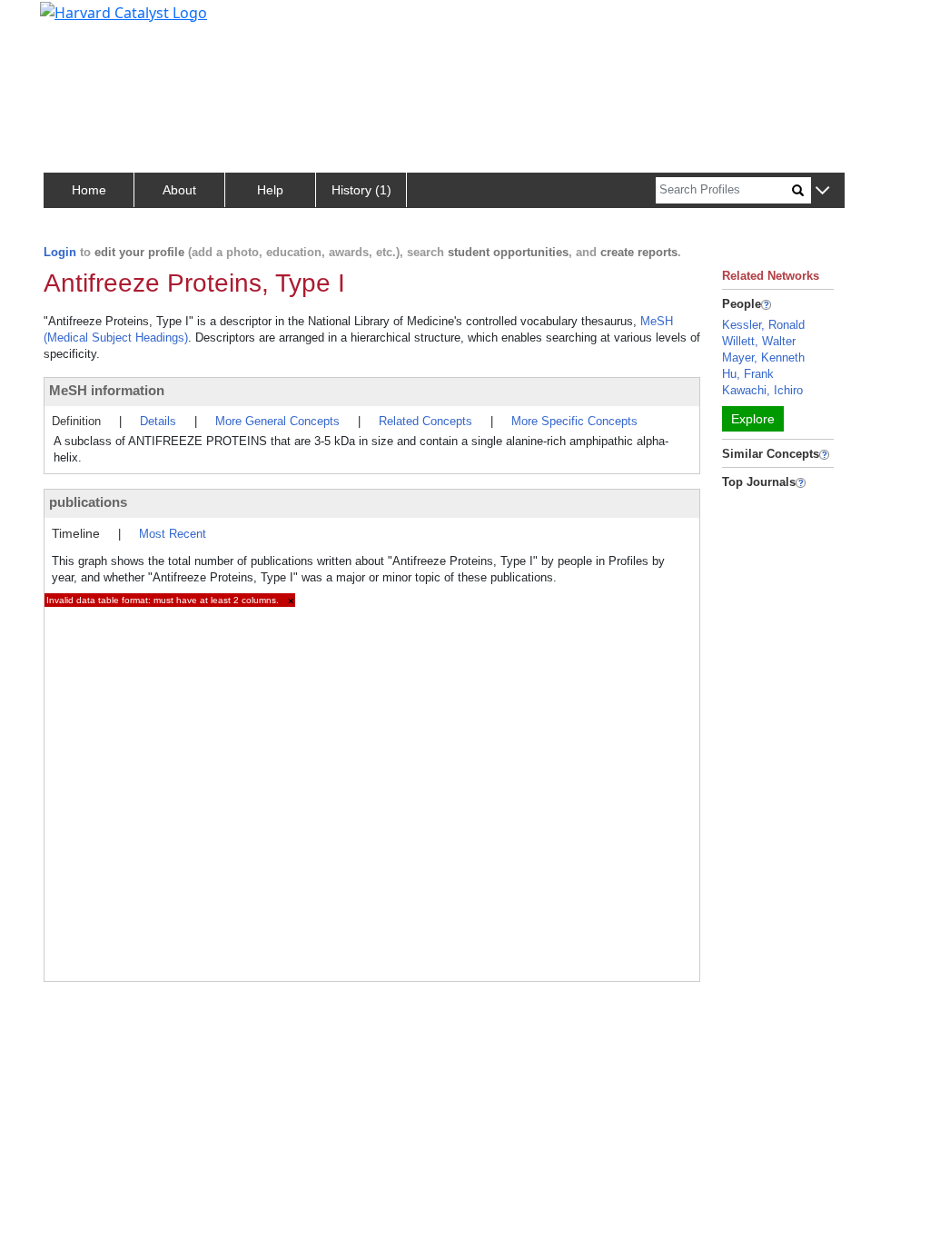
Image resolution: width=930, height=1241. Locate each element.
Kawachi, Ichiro (762, 390)
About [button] (179, 190)
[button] (822, 191)
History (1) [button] (361, 190)
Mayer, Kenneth (763, 357)
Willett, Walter (759, 341)
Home (89, 190)
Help (270, 190)
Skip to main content (76, 22)
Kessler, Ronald (763, 325)
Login (60, 252)
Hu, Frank (748, 374)
